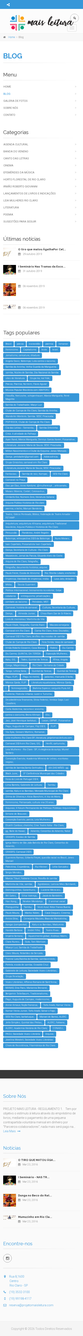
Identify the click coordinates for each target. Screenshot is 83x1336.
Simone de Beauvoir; (16, 813)
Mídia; (9, 584)
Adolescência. (51, 456)
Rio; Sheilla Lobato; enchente (60, 573)
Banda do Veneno (15, 151)
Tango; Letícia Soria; (16, 671)
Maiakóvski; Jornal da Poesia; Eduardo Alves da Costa (34, 555)
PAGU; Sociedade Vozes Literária (23, 1034)
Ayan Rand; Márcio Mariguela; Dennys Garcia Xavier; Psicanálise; (40, 439)
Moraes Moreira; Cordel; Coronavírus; (25, 491)
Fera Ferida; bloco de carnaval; (58, 642)
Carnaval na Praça (15, 479)
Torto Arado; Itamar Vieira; (57, 1005)
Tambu (51, 785)
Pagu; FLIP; (12, 676)
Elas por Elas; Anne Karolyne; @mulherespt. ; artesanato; (36, 485)
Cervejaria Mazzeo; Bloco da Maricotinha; (45, 918)
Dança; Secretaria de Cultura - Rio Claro (27, 550)
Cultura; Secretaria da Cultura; (58, 607)
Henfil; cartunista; (55, 743)
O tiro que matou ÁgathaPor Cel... (42, 249)
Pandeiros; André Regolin (35, 532)
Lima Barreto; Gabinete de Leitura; (24, 785)
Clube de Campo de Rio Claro (21, 642)
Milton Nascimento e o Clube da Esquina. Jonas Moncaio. (36, 451)
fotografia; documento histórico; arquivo (26, 567)
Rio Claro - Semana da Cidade (48, 665)
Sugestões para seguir (19, 221)
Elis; (48, 714)
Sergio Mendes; (14, 872)
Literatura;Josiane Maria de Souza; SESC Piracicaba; (33, 468)
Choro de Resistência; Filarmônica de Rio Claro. (31, 1045)
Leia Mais (9, 1131)
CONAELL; (58, 1028)
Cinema (8, 165)
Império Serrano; (14, 936)
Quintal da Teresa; (42, 671)
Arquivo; (49, 1034)
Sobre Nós (10, 107)
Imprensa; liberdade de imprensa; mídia (27, 578)
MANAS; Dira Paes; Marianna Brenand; (26, 987)
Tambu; (28, 907)
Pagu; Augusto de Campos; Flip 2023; (26, 726)
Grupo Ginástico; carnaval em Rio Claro (26, 462)
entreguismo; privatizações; (36, 596)
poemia (49, 343)
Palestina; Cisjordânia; (18, 866)
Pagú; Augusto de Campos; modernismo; (28, 999)
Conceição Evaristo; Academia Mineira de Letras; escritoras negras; (37, 760)
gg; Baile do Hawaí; (15, 831)
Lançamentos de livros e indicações (29, 193)
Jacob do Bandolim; (52, 895)
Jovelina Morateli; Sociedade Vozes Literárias (29, 1039)
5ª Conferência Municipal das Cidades (43, 773)
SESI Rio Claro (60, 474)
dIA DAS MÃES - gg (58, 767)
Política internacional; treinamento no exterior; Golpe (34, 590)
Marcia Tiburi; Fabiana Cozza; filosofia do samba (31, 878)
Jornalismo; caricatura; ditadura (23, 355)
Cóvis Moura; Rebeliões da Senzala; (24, 953)
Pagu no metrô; (31, 676)
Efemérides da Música (18, 172)
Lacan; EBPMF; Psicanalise (56, 720)
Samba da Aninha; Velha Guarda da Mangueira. (31, 366)
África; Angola (60, 659)
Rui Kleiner (41, 866)
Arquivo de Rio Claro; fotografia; (22, 561)
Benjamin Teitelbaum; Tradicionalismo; (27, 993)
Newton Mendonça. (33, 901)
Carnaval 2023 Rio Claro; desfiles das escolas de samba (35, 636)
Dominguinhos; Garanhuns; (21, 890)
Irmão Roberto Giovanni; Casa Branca (25, 648)
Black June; (12, 773)
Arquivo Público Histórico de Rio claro (25, 502)
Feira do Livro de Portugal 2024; (22, 779)
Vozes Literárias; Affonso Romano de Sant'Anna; (31, 982)
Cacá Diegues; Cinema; (57, 912)
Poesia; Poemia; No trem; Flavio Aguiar (26, 384)
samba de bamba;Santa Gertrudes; (24, 767)
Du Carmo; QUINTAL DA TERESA (23, 653)
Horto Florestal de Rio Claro (24, 179)
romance (63, 343)
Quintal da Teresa (66, 671)
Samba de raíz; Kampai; (35, 474)
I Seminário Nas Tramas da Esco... (42, 266)
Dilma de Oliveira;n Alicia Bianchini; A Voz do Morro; (33, 796)
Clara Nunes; (13, 941)
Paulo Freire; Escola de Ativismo (22, 573)
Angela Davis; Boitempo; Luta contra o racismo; (31, 361)
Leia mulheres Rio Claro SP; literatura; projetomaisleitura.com (39, 737)
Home (7, 86)
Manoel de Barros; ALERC (53, 1016)
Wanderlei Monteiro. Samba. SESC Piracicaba (29, 416)
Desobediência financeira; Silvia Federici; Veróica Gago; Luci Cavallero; (37, 701)
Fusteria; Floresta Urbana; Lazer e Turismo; (29, 694)
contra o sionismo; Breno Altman (23, 714)
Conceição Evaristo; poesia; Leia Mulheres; (28, 819)
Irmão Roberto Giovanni (20, 186)
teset (55, 349)
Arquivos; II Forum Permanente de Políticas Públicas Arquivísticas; (41, 808)
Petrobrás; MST (40, 601)
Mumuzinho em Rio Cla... (35, 1217)
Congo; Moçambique (16, 665)
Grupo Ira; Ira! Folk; (40, 378)
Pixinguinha (12, 907)
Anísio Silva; (12, 918)
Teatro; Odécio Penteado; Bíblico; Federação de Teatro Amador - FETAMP (39, 516)
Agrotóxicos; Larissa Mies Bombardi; (57, 884)
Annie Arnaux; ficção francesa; (22, 1005)
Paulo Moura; (13, 912)
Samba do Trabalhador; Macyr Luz (24, 404)
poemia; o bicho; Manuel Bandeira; (24, 508)
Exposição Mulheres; (57, 653)
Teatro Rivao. (52, 930)
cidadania (11, 596)
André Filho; (34, 930)
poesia (20, 343)
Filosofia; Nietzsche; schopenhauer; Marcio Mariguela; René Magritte (37, 397)
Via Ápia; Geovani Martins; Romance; (25, 732)
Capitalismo (29, 349)
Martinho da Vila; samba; (19, 884)
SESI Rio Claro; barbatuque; (20, 1016)
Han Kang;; (11, 901)
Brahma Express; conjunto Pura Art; (52, 688)
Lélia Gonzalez (60, 866)
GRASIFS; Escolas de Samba (20, 837)
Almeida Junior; (26, 613)
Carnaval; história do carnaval (21, 607)
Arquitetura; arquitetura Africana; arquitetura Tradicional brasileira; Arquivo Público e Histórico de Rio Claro (36, 525)
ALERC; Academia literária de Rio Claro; (26, 1028)
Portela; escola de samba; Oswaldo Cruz (27, 964)
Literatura (11, 207)
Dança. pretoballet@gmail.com (22, 456)
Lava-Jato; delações (64, 578)
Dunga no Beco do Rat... (35, 1195)
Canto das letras (16, 158)
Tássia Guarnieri (26, 584)
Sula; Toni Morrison (35, 941)
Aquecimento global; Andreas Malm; (47, 936)
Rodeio (53, 648)
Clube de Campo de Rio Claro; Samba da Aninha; (32, 410)
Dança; (9, 613)
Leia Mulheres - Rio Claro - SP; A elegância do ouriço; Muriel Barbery (37, 751)
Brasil (8, 343)
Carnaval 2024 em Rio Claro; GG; (23, 743)
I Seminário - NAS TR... (34, 1177)
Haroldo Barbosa (14, 930)
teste (44, 349)
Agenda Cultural (15, 144)
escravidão (34, 343)
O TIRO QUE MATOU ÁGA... (37, 1160)
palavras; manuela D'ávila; (59, 676)
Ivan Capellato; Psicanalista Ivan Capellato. (29, 544)
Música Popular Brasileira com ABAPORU (27, 390)
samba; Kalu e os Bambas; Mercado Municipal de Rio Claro (37, 791)
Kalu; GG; (11, 659)
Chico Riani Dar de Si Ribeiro (56, 613)
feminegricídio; (19, 688)
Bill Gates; (11, 895)
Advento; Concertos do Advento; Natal (50, 831)
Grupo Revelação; (15, 976)
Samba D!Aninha (48, 427)
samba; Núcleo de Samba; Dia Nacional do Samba (32, 372)
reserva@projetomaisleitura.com (31, 1305)
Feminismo (12, 349)
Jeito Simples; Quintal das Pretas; (24, 1022)
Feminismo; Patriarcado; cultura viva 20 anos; (30, 802)
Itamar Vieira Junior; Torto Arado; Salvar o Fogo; (30, 1010)
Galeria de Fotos (15, 100)
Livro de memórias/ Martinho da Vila (25, 619)
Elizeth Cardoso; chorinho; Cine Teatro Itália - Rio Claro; (35, 825)
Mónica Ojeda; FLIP (16, 682)
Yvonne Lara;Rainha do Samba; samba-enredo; (30, 959)
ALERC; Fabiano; (56, 1022)
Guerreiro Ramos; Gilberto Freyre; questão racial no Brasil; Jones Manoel (40, 859)
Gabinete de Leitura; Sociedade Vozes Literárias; (31, 970)
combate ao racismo (16, 601)
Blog (6, 93)
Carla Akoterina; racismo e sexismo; (25, 709)
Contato (9, 114)
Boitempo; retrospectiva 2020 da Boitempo (28, 538)
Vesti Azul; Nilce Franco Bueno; (54, 907)
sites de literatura (15, 378)
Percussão (11, 532)
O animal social (57, 901)
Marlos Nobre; (32, 912)
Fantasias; (11, 474)
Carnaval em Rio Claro (17, 630)
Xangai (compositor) (16, 924)
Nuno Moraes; (62, 538)
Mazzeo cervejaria (59, 625)
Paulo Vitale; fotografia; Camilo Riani (25, 625)
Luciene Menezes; (51, 890)
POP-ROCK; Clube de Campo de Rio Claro (28, 422)
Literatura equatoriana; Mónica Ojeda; (51, 682)
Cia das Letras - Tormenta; (20, 427)
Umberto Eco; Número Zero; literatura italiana (30, 497)
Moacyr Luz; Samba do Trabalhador (24, 947)
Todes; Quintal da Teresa (34, 659)
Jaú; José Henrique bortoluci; (21, 720)
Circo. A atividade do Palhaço (21, 433)
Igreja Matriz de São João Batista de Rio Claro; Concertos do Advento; (37, 844)
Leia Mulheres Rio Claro (20, 200)
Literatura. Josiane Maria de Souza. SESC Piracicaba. (34, 445)
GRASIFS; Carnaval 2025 (18, 852)
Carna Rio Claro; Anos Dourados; (52, 630)
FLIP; (53, 726)
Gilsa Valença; (29, 895)
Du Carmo (67, 648)
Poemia (8, 214)
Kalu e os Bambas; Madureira (48, 924)
